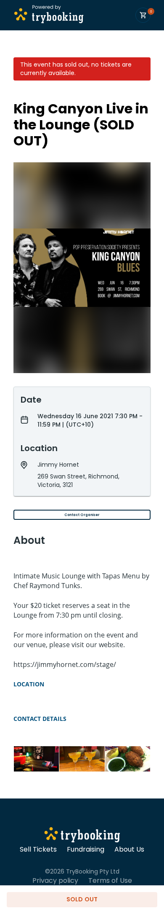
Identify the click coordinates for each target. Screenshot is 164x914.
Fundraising (85, 849)
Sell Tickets (38, 849)
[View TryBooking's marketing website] (82, 836)
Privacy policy (55, 880)
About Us (129, 849)
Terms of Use (110, 880)
